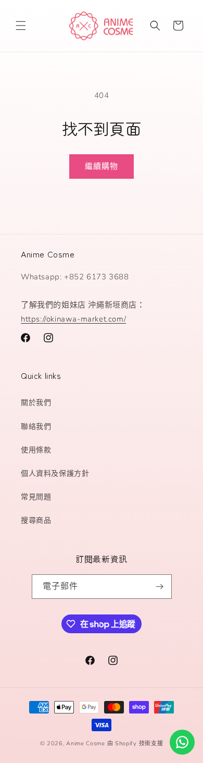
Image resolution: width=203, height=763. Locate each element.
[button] (20, 25)
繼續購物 (101, 166)
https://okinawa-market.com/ (73, 319)
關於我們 (36, 403)
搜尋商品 (36, 520)
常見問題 (36, 497)
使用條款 (36, 450)
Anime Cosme (85, 743)
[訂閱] (159, 586)
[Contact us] (182, 742)
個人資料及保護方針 (55, 473)
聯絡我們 (36, 427)
